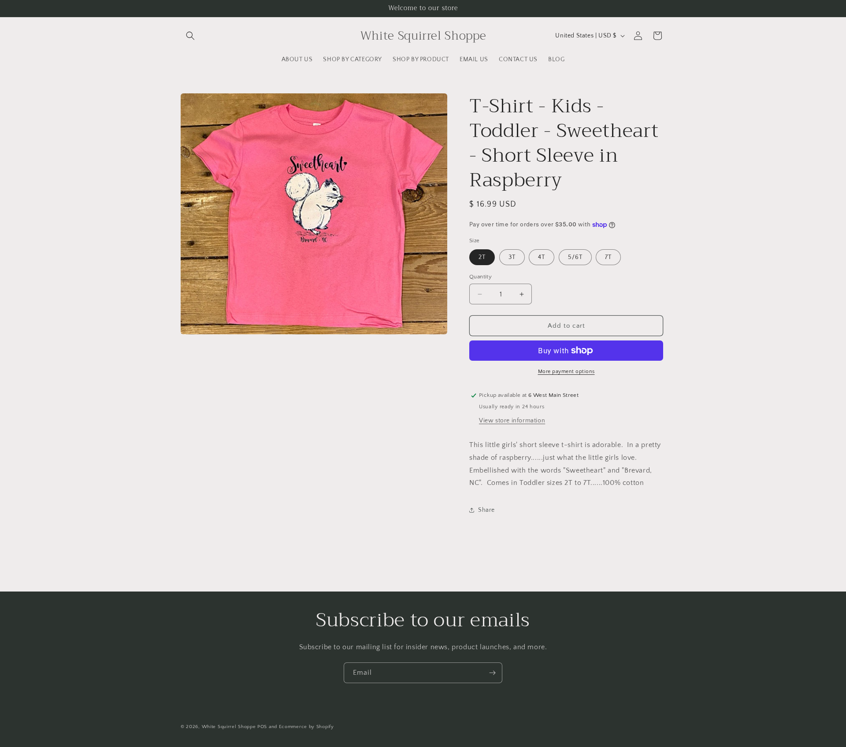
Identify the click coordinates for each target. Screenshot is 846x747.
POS (262, 726)
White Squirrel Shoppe (229, 726)
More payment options (566, 371)
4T (541, 257)
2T (482, 257)
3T (512, 257)
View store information (512, 420)
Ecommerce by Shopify (306, 726)
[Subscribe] (492, 672)
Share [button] (486, 510)
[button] (190, 35)
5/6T (575, 257)
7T (608, 257)
